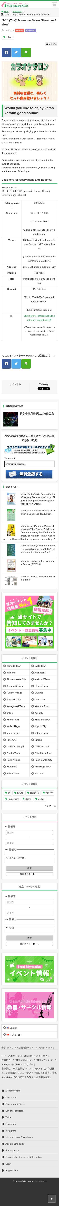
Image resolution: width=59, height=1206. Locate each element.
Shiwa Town (13, 773)
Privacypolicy (12, 1150)
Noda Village (13, 726)
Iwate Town (40, 666)
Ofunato (39, 692)
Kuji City (39, 713)
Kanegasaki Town (16, 706)
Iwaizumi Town (42, 679)
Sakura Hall (31, 30)
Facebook (10, 1124)
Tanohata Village (15, 746)
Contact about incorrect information (23, 1157)
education (34, 793)
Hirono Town (13, 719)
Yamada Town (14, 666)
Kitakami (17, 11)
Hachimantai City (43, 760)
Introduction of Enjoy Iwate (19, 1137)
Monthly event (12, 1090)
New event (10, 1097)
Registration (11, 1170)
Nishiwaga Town (43, 766)
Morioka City (13, 733)
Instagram (10, 1130)
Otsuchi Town (42, 686)
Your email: (10, 458)
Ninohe (38, 739)
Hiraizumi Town (42, 719)
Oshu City (40, 699)
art (9, 793)
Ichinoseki (40, 672)
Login (8, 1163)
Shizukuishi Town (43, 753)
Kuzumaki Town (15, 686)
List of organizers (14, 1110)
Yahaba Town (42, 733)
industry (49, 793)
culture (9, 37)
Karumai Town (42, 706)
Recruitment (13, 799)
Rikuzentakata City (16, 679)
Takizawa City (42, 746)
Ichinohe (11, 672)
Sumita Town (13, 753)
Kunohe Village (14, 692)
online (10, 713)
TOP (6, 11)
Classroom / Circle (14, 1104)
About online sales (14, 1143)
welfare (41, 799)
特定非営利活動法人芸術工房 (37, 413)
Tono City (11, 739)
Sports (28, 799)
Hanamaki (12, 766)
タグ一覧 (51, 805)
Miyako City (41, 726)
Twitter (8, 1117)
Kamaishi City (14, 699)
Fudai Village (13, 760)
